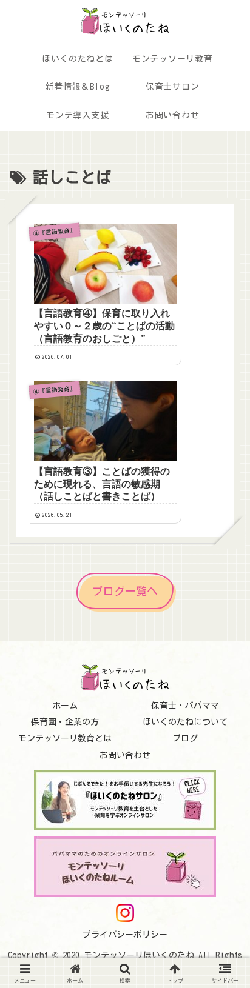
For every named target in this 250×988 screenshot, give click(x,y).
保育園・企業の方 (65, 722)
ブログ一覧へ (125, 591)
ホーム (65, 705)
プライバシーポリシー (125, 934)
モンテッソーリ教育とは (65, 738)
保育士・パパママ (185, 705)
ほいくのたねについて (185, 722)
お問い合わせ (125, 755)
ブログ (185, 738)
